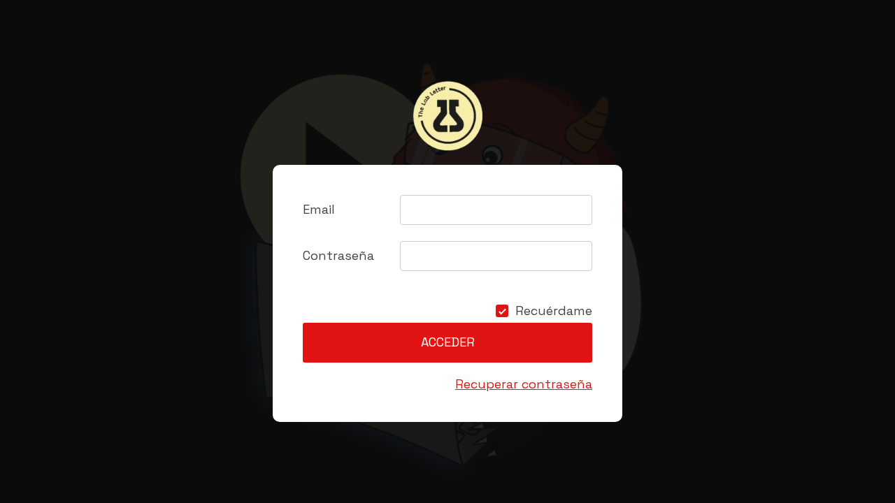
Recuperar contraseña (523, 384)
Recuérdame (553, 311)
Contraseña (338, 255)
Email (319, 209)
